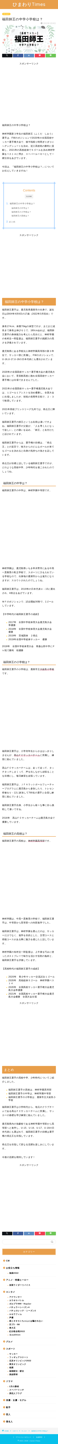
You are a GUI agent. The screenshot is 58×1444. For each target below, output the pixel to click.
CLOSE (29, 196)
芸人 (8, 1414)
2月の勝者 (14, 1386)
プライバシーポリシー (23, 1437)
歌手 (8, 1407)
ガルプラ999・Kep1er (20, 1304)
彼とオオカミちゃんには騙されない (26, 1321)
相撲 (11, 1368)
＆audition (15, 1335)
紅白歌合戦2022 (17, 1331)
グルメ (9, 1341)
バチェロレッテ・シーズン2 (22, 1311)
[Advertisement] (29, 94)
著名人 (9, 1421)
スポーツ (10, 1349)
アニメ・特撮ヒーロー (17, 1280)
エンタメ (10, 1292)
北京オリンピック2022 (20, 1361)
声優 (11, 1318)
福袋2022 (14, 1273)
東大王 (12, 1328)
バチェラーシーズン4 (19, 1307)
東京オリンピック (17, 1364)
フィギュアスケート (18, 1357)
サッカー (6, 14)
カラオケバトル (16, 1300)
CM (8, 1260)
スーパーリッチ (16, 1390)
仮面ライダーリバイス (19, 1285)
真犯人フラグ (15, 1393)
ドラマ (9, 1381)
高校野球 (13, 1374)
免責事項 (39, 1437)
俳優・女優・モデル (16, 1400)
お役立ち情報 (13, 1268)
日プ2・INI (14, 1324)
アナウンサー (15, 1297)
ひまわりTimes (29, 4)
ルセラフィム (15, 1314)
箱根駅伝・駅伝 (16, 1371)
